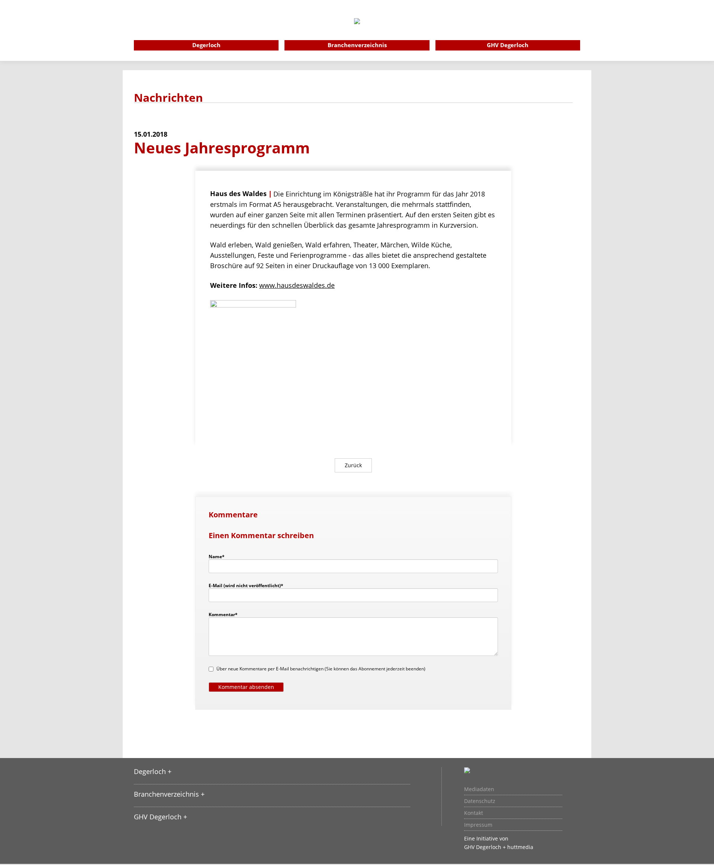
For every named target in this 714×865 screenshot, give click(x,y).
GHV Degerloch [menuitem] (507, 45)
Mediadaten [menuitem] (479, 789)
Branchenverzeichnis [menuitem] (357, 45)
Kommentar (223, 614)
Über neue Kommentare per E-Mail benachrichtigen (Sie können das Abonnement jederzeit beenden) (320, 669)
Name (220, 556)
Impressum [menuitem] (478, 825)
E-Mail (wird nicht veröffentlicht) (246, 585)
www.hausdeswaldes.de (297, 285)
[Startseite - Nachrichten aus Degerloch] (357, 31)
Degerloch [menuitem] (206, 45)
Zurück (353, 465)
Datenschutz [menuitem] (479, 801)
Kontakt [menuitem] (473, 813)
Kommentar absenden (246, 686)
